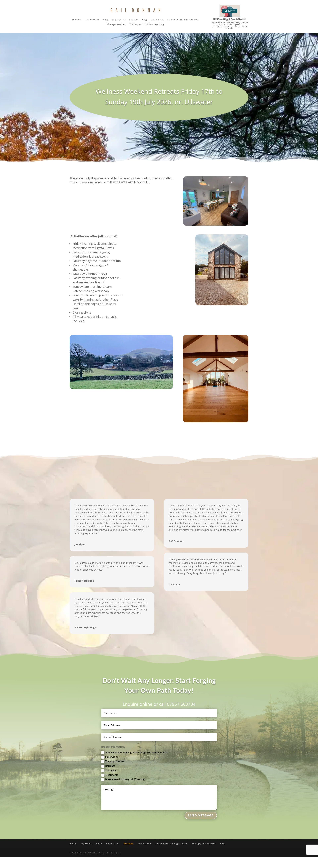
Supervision (118, 19)
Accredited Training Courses (183, 19)
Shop (106, 19)
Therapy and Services (204, 843)
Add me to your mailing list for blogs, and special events (136, 752)
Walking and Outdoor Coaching (146, 24)
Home (75, 19)
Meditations (157, 19)
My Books (91, 19)
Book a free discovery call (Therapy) (125, 779)
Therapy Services (116, 24)
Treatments (111, 774)
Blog (144, 19)
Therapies (110, 770)
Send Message (201, 815)
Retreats (133, 19)
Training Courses (114, 761)
